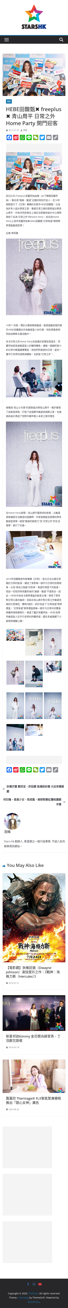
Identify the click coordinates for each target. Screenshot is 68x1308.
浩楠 (25, 130)
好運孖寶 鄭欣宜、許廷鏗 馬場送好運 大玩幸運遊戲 (35, 789)
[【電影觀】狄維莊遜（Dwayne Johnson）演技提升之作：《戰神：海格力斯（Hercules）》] (34, 875)
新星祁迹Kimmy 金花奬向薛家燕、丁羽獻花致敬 (33, 1038)
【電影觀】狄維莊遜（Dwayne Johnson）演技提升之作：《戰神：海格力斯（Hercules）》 (33, 972)
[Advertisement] (37, 147)
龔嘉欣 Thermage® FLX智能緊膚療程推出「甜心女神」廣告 (33, 1100)
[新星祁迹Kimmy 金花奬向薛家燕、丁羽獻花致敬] (34, 997)
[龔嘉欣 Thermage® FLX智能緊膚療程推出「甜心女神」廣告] (34, 1062)
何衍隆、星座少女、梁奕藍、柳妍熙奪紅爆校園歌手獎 (32, 802)
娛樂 (9, 101)
